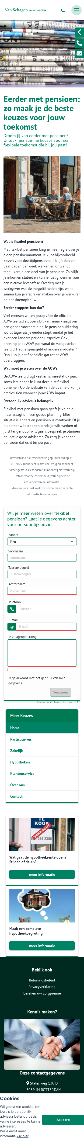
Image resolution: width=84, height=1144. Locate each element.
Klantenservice (22, 773)
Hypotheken (20, 762)
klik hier (22, 1136)
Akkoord (63, 1120)
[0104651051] (63, 10)
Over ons (17, 785)
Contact (16, 796)
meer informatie (42, 874)
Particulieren (20, 739)
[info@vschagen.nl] (79, 53)
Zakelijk (16, 750)
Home (15, 727)
